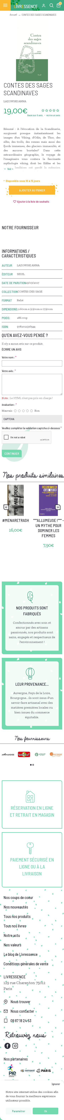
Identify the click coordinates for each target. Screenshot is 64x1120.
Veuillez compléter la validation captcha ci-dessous (31, 428)
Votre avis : (8, 370)
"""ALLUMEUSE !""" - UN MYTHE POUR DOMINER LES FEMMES (48, 528)
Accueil (13, 14)
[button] (6, 507)
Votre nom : (8, 357)
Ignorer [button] (56, 1084)
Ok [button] (45, 1111)
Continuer (11, 453)
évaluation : (8, 404)
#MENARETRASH (15, 520)
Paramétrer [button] (18, 1111)
